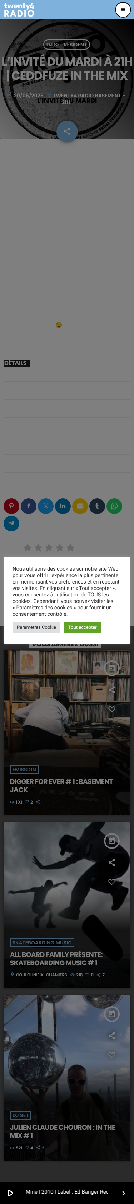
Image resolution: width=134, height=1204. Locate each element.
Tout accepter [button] (82, 627)
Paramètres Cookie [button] (36, 627)
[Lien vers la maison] (19, 9)
